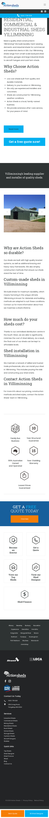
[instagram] (9, 681)
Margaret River (26, 633)
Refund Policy (39, 800)
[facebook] (5, 681)
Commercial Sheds (11, 721)
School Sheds (9, 731)
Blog (5, 761)
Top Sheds (7, 751)
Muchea (25, 641)
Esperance (15, 629)
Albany (11, 625)
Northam (14, 637)
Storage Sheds (9, 733)
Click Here (24, 519)
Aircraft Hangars (10, 739)
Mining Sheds (9, 723)
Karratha (35, 629)
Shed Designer (9, 754)
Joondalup (24, 644)
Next (41, 212)
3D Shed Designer (36, 813)
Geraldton (25, 629)
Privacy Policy (28, 800)
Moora (36, 633)
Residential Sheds (10, 726)
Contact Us (8, 764)
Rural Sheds (8, 728)
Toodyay (23, 637)
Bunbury (28, 625)
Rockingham (33, 637)
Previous (7, 212)
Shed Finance (9, 756)
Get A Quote (12, 813)
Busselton (36, 625)
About (6, 759)
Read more (13, 129)
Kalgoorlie (14, 633)
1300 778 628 (26, 16)
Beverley (19, 625)
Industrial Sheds (10, 718)
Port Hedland (15, 641)
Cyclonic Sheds (9, 736)
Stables (6, 741)
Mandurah (35, 641)
